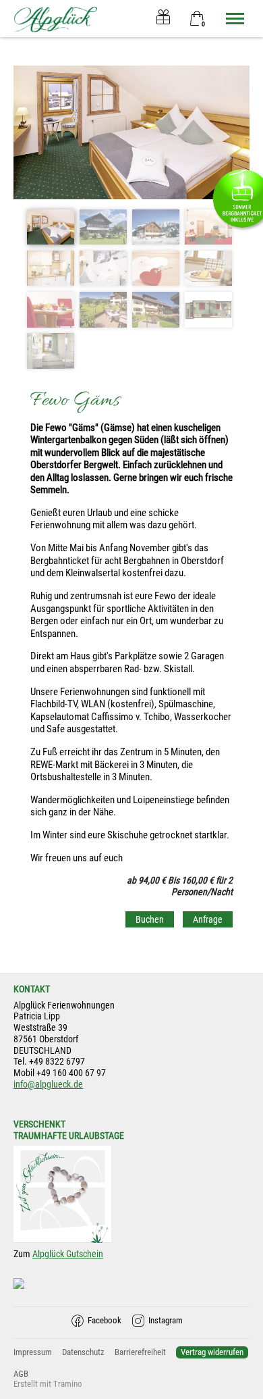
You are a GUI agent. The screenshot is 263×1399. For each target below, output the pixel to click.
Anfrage (208, 919)
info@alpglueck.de (48, 1084)
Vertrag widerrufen (212, 1352)
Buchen (150, 919)
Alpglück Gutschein (67, 1253)
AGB (20, 1374)
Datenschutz (83, 1352)
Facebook (104, 1320)
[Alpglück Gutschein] (163, 18)
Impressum (32, 1352)
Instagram (165, 1320)
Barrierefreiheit (140, 1352)
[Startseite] (55, 18)
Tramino (67, 1384)
